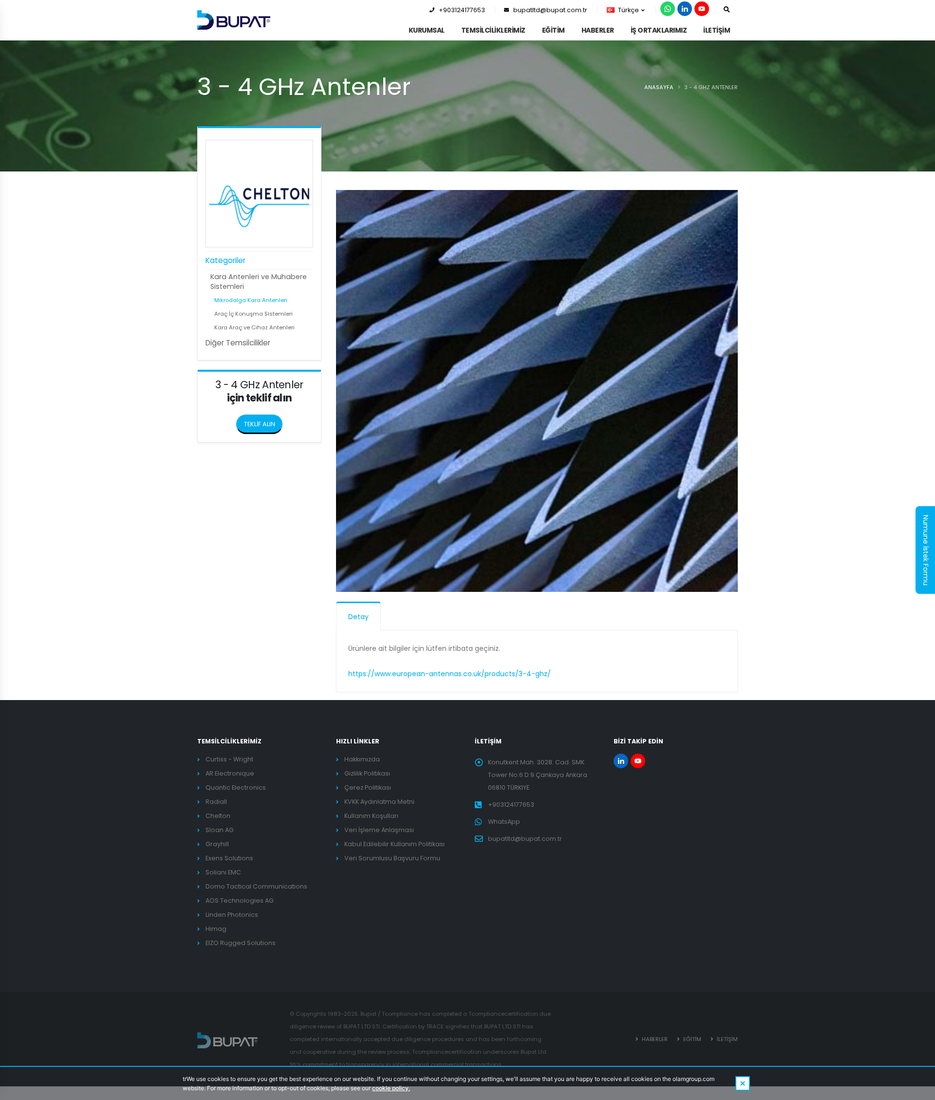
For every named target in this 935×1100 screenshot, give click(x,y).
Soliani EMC (223, 872)
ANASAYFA (658, 87)
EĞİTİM (553, 30)
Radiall (216, 801)
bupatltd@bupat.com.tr (550, 10)
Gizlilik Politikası (367, 773)
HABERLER (597, 30)
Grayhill (217, 844)
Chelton (218, 816)
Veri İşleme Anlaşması (379, 830)
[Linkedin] (684, 8)
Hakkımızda (362, 759)
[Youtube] (701, 8)
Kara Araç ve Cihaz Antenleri (254, 327)
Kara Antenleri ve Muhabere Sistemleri (258, 281)
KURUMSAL (427, 30)
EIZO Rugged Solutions (241, 943)
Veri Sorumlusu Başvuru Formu (392, 858)
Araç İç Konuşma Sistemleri (253, 314)
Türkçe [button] (628, 10)
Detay (358, 617)
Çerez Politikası (367, 787)
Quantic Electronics (236, 787)
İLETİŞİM (716, 30)
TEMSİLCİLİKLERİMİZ (493, 30)
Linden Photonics (232, 914)
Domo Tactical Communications (256, 886)
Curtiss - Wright (229, 759)
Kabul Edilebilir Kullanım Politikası (394, 844)
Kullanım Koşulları (371, 816)
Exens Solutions (229, 858)
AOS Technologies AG (240, 900)
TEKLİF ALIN (259, 424)
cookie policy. (391, 1088)
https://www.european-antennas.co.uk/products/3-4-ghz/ (449, 674)
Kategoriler (225, 260)
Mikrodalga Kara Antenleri (250, 300)
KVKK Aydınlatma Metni (379, 801)
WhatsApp (504, 821)
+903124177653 (462, 10)
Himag (216, 929)
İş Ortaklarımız (659, 30)
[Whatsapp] (667, 8)
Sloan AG (220, 830)
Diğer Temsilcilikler (238, 343)
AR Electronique (230, 773)
